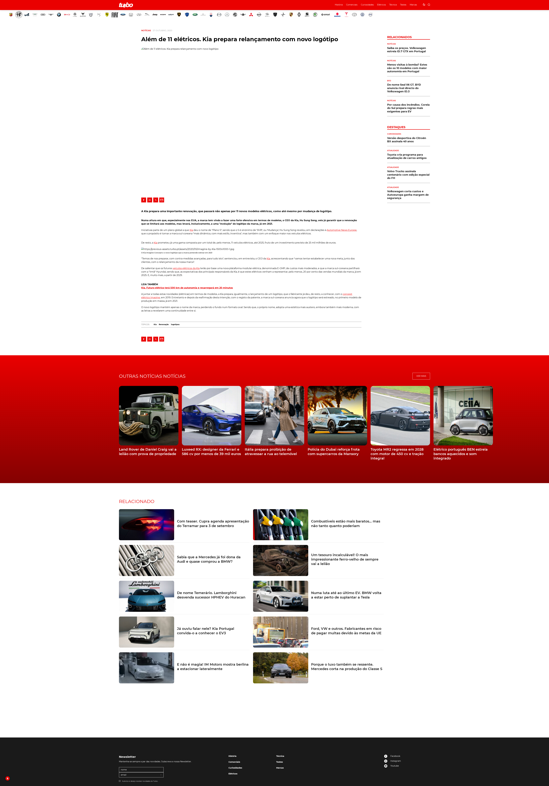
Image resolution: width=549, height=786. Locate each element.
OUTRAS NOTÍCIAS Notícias (152, 376)
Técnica (393, 4)
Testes (403, 4)
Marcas (413, 4)
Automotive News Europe (342, 230)
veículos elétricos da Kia (186, 268)
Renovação (164, 324)
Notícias (146, 30)
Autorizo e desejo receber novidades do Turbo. (140, 781)
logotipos (175, 324)
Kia (191, 230)
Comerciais (351, 4)
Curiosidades (367, 4)
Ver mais (421, 376)
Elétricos (381, 4)
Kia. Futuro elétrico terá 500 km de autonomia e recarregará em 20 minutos (187, 287)
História (339, 4)
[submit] (161, 775)
